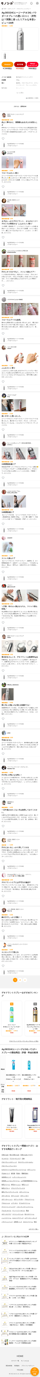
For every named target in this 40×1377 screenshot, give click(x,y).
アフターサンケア (15, 1158)
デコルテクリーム (24, 1203)
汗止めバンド (6, 1173)
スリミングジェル (17, 1214)
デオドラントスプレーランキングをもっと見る (23, 1041)
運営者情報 (9, 1365)
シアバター (14, 1203)
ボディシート (31, 1169)
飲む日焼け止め (14, 1155)
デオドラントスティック (9, 1162)
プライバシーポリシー (28, 1365)
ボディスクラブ (6, 1214)
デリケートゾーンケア (8, 1207)
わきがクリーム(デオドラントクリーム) (14, 1169)
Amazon (7, 64)
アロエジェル (6, 1203)
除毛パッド (25, 1184)
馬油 (27, 1210)
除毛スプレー (6, 1188)
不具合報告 (20, 1370)
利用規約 (16, 1365)
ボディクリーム (24, 1192)
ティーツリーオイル (18, 1210)
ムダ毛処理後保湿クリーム (29, 1181)
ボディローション (7, 1199)
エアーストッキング (31, 1218)
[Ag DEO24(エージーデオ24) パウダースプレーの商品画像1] (20, 39)
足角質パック (18, 1222)
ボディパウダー (18, 1199)
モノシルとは (25, 1361)
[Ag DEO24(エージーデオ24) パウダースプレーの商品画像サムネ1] (5, 55)
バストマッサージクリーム (25, 1207)
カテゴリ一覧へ (33, 1229)
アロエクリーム (29, 1199)
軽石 (35, 1222)
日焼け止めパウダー (26, 1155)
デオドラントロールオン (25, 1162)
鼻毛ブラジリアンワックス (10, 1192)
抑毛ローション (16, 1184)
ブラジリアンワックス (18, 1188)
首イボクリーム (29, 1214)
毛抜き (18, 1173)
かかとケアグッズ (17, 1218)
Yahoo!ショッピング (32, 64)
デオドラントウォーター (9, 1166)
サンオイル (5, 1158)
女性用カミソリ (6, 1177)
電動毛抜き (24, 1173)
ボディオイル (6, 1196)
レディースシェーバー (19, 1177)
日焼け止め (5, 1155)
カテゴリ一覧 (15, 1361)
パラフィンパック (7, 1222)
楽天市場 (20, 64)
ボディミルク (15, 1196)
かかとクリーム (28, 1222)
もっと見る (20, 92)
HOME (20, 1356)
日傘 (23, 1158)
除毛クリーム (6, 1184)
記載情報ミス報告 (32, 98)
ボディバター (24, 1196)
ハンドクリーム (6, 1218)
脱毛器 (13, 1173)
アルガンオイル (6, 1210)
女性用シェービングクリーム (11, 1181)
